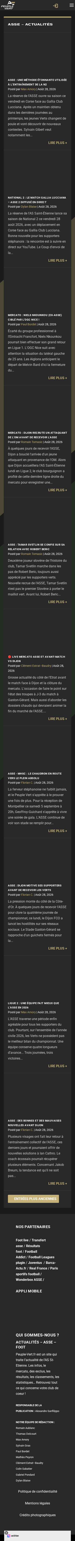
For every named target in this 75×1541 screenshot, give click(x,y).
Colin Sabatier (24, 1468)
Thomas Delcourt (26, 1434)
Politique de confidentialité (37, 1491)
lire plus (56, 143)
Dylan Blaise (29, 206)
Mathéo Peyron (25, 1457)
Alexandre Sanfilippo (47, 1411)
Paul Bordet (28, 324)
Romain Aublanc (25, 1428)
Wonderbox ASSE (29, 1280)
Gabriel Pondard (25, 1474)
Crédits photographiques (38, 1515)
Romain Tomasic (31, 442)
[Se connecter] (55, 6)
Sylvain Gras (23, 1445)
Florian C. (27, 782)
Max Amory (28, 89)
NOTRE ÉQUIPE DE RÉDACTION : (35, 1422)
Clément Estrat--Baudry (36, 665)
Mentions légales (37, 1503)
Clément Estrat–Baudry (29, 1463)
